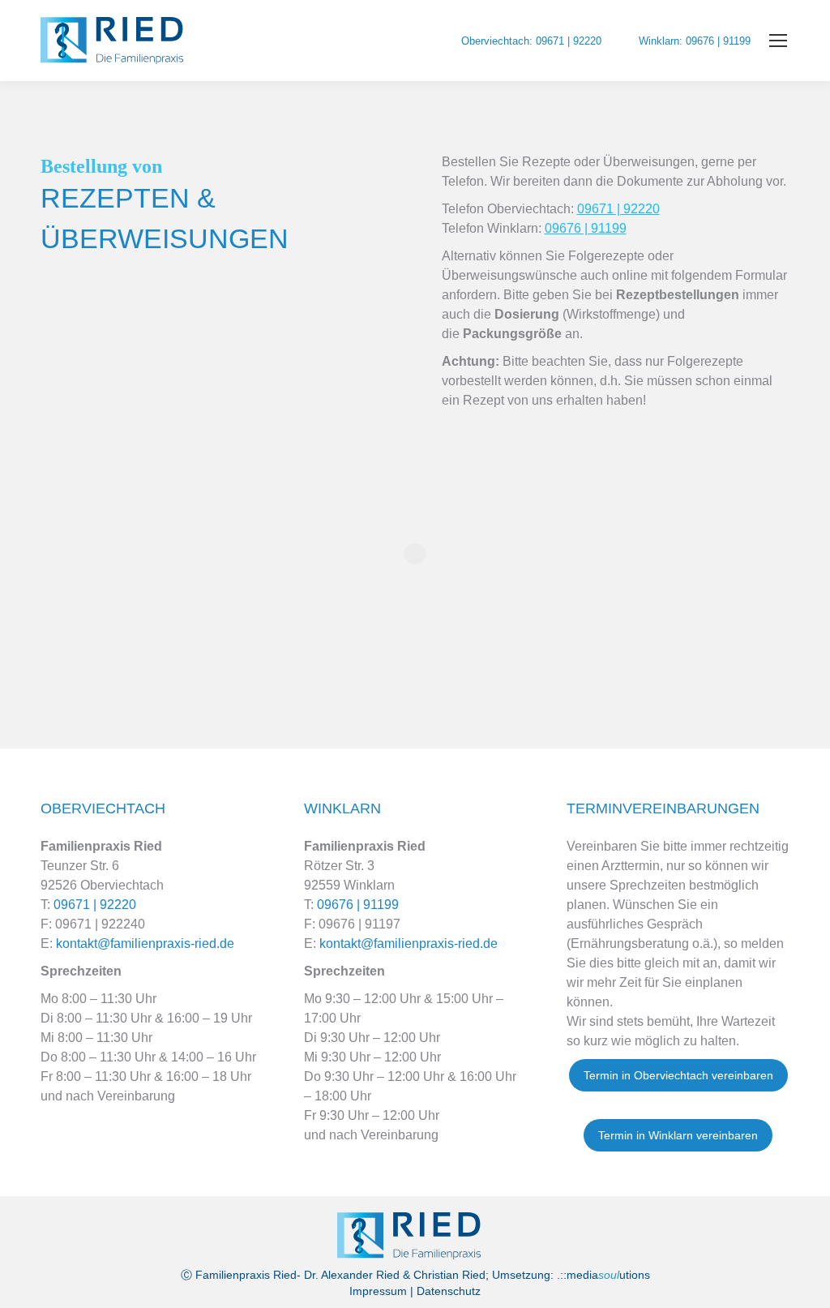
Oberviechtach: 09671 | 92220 (531, 41)
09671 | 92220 (618, 209)
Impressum (378, 1290)
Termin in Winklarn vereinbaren (678, 1135)
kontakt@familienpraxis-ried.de (143, 943)
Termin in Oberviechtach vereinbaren (678, 1075)
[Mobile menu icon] (778, 40)
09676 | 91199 (586, 228)
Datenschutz (449, 1290)
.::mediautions (603, 1274)
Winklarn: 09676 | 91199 (695, 41)
